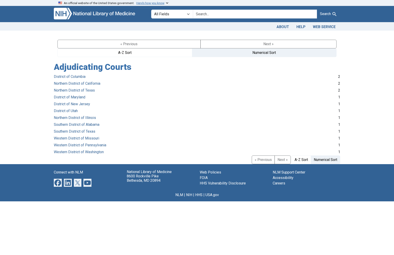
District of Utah (66, 111)
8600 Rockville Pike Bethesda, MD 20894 (144, 178)
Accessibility (283, 178)
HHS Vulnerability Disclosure (223, 183)
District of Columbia (70, 76)
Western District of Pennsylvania (80, 145)
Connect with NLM (68, 172)
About (283, 27)
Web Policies (210, 172)
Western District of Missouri (76, 138)
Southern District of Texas (74, 131)
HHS (198, 195)
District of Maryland (69, 97)
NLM (179, 195)
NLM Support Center (289, 172)
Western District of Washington (79, 152)
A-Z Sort (125, 52)
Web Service (324, 27)
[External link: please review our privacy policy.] (58, 182)
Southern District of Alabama (76, 124)
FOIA (204, 178)
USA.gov (212, 195)
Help (301, 27)
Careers (279, 183)
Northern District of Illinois (75, 118)
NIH (189, 195)
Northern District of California (77, 83)
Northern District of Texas (74, 90)
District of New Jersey (72, 104)
